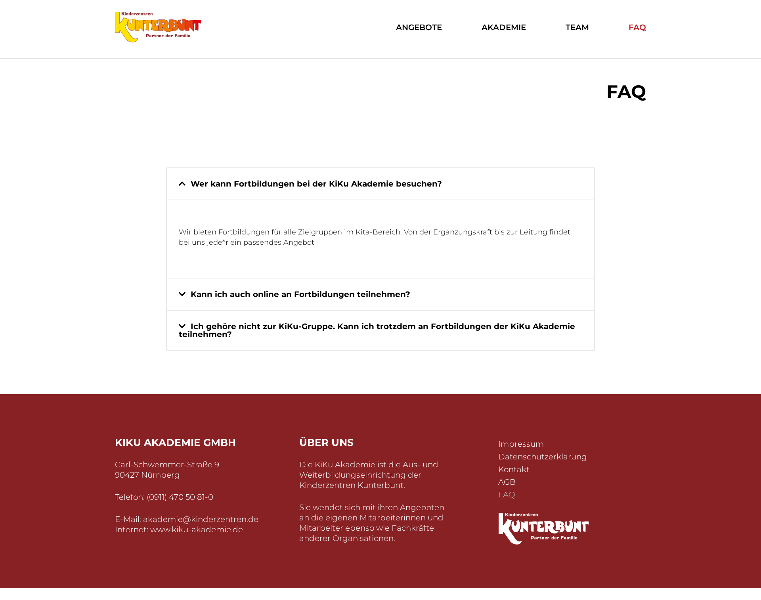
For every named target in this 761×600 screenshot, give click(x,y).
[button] (380, 184)
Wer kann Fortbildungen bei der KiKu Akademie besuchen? (316, 184)
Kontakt (514, 469)
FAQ (637, 27)
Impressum (521, 444)
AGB (507, 482)
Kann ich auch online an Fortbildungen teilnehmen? (300, 294)
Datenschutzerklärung (542, 456)
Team (577, 27)
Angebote (419, 27)
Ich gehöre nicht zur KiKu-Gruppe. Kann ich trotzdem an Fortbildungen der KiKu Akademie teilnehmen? (377, 330)
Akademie (504, 27)
